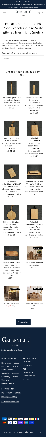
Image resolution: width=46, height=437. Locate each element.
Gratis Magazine (7, 370)
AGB (24, 369)
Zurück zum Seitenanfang (11, 350)
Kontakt (26, 379)
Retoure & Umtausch (9, 366)
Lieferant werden (8, 383)
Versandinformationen (10, 373)
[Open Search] (39, 13)
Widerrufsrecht (29, 376)
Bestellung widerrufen (10, 402)
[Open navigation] (6, 13)
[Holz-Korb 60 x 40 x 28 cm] (34, 293)
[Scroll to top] (41, 432)
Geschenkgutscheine (9, 376)
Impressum (27, 365)
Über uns (5, 380)
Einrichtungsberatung (10, 363)
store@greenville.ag (9, 396)
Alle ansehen (23, 322)
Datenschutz (28, 372)
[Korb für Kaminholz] (12, 293)
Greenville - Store (27, 432)
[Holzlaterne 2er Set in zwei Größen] (34, 253)
